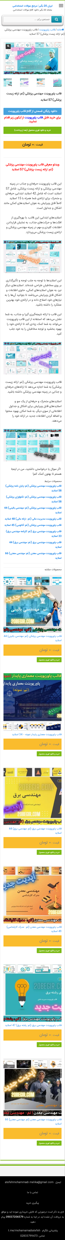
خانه (59, 30)
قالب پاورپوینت (47, 30)
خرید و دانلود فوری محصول (49, 660)
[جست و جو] (56, 19)
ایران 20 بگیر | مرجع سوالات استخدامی (32, 6)
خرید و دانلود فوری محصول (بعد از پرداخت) (32, 130)
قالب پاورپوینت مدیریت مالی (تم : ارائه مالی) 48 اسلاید (33, 519)
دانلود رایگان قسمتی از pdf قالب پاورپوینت (32, 111)
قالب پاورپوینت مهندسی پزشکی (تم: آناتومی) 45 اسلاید (33, 525)
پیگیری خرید (32, 1203)
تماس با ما (32, 1192)
